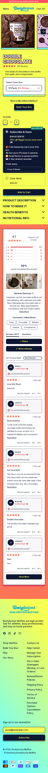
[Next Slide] (40, 281)
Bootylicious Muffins (21, 749)
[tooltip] (33, 293)
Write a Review (29, 349)
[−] (5, 122)
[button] (18, 31)
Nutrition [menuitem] (35, 322)
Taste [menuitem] (11, 322)
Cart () (40, 9)
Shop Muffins (10, 643)
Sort (19, 358)
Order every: (12, 164)
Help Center (33, 648)
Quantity (7, 117)
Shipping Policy (35, 684)
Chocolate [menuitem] (23, 322)
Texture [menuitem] (16, 327)
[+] (16, 122)
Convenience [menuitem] (29, 327)
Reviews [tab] (12, 335)
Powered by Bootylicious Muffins (20, 752)
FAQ (5, 653)
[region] (24, 281)
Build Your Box (10, 648)
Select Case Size (14, 82)
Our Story (8, 657)
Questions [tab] (26, 335)
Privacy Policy (34, 689)
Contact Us (33, 643)
